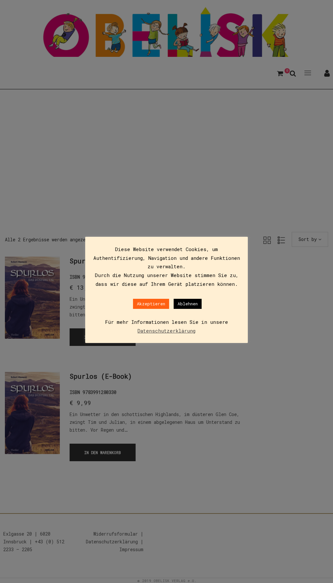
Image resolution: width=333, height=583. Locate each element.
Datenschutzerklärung (166, 330)
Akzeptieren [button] (151, 304)
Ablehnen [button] (188, 304)
